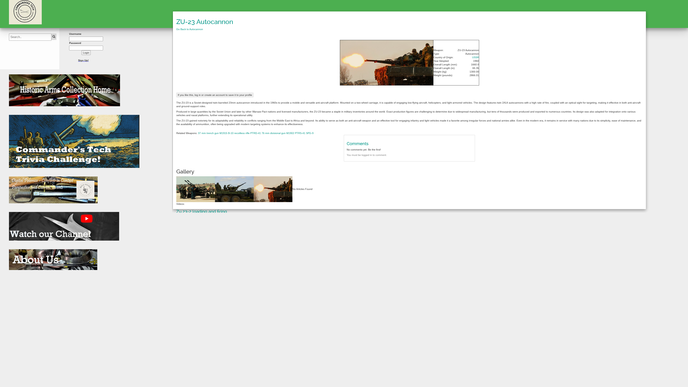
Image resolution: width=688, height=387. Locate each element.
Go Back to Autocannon (189, 29)
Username (75, 33)
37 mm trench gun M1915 (212, 133)
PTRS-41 (300, 133)
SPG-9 (310, 133)
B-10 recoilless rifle (239, 133)
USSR (475, 57)
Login (86, 52)
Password (75, 43)
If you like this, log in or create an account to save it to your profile (215, 95)
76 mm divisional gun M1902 (278, 133)
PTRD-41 (255, 133)
